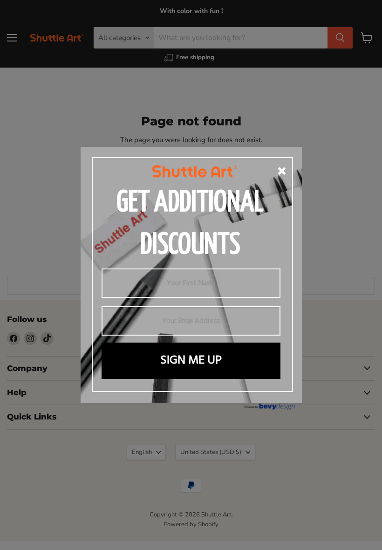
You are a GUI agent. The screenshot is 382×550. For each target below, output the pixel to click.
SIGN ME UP (191, 360)
